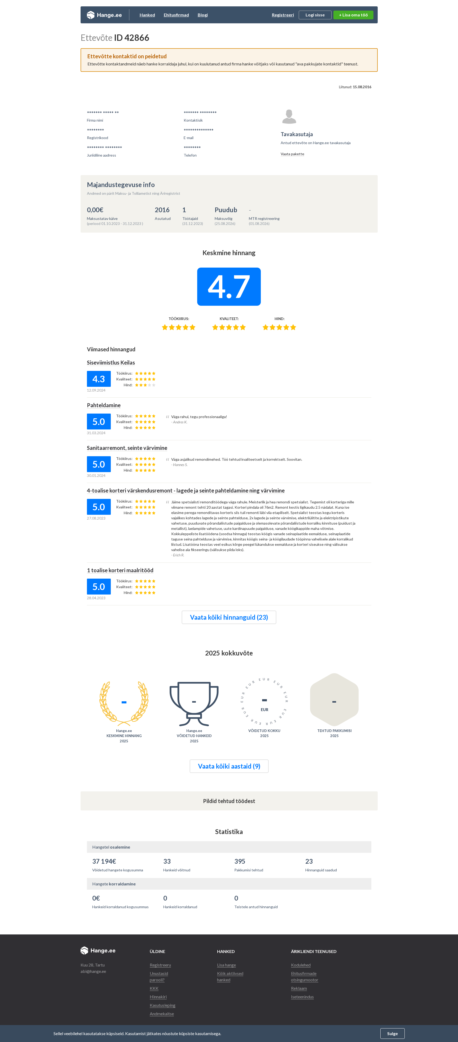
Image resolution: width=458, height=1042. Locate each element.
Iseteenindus (302, 996)
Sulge (392, 1033)
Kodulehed (301, 964)
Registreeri (283, 14)
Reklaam (299, 988)
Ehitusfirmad (176, 14)
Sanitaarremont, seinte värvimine (127, 448)
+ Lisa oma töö (353, 14)
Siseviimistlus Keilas (111, 362)
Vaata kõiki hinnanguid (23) (229, 617)
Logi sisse (315, 14)
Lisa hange (226, 964)
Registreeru (160, 964)
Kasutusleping (162, 1005)
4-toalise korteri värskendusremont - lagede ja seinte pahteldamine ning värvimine (186, 490)
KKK (154, 988)
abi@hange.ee (93, 971)
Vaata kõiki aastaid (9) (229, 766)
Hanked (147, 14)
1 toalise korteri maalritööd (120, 570)
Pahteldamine (104, 405)
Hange (104, 15)
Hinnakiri (158, 996)
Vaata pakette (292, 154)
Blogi (203, 14)
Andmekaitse (162, 1013)
